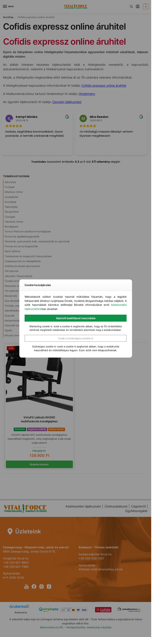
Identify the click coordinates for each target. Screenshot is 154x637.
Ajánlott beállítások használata (75, 318)
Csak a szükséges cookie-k (75, 338)
